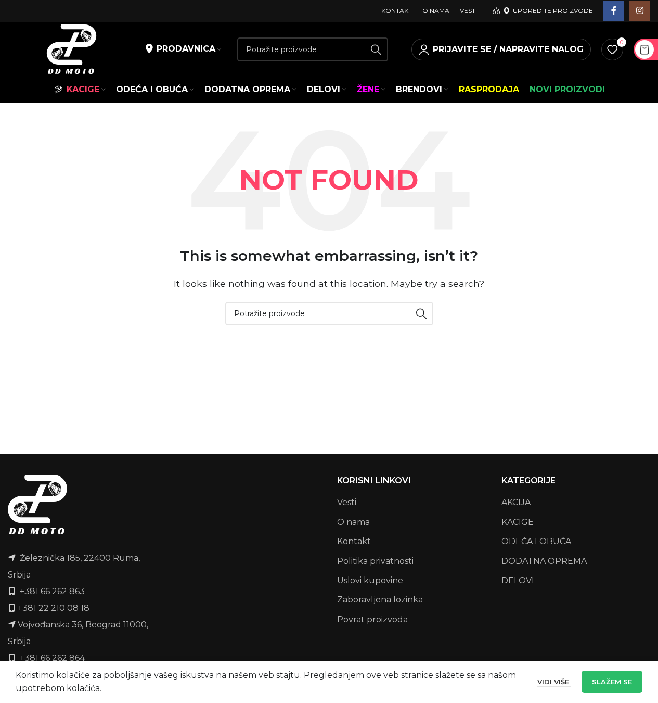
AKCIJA (516, 502)
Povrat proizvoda (372, 619)
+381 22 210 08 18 (53, 608)
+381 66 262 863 (52, 591)
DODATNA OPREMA (544, 561)
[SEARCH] (376, 49)
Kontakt (354, 541)
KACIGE (517, 522)
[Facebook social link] (613, 11)
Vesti (346, 502)
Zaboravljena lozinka (380, 600)
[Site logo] (71, 49)
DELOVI (517, 580)
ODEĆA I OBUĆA (536, 541)
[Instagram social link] (639, 11)
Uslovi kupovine (370, 580)
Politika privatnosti (375, 561)
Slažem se (612, 681)
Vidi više (554, 681)
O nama (353, 522)
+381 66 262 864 (52, 658)
